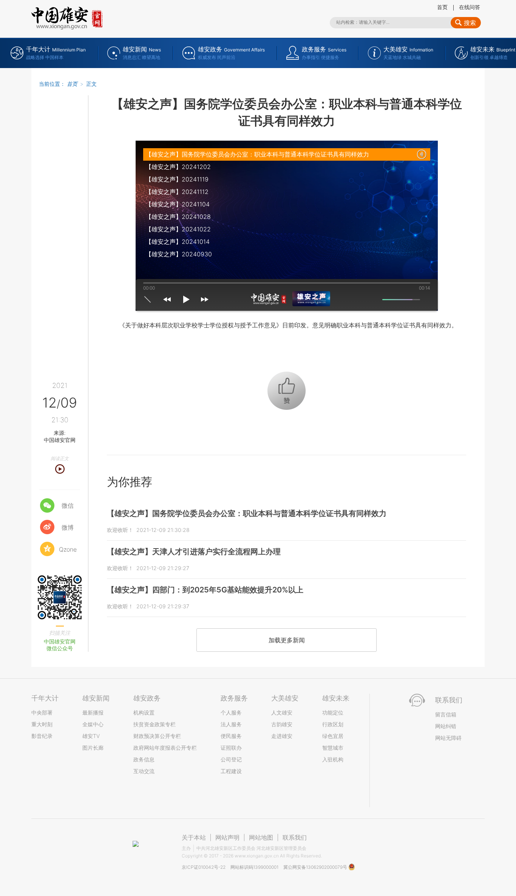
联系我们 (295, 837)
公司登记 (231, 759)
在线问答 (469, 7)
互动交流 (143, 771)
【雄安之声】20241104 (177, 204)
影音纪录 (42, 736)
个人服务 (231, 712)
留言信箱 (445, 714)
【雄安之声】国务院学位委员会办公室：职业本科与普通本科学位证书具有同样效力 (257, 154)
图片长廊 (93, 747)
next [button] (204, 299)
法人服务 (231, 724)
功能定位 (332, 712)
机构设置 (143, 712)
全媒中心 (93, 724)
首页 (442, 7)
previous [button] (167, 299)
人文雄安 (281, 712)
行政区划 (332, 724)
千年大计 (45, 698)
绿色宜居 (332, 736)
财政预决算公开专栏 (157, 736)
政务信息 (143, 759)
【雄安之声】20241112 (177, 191)
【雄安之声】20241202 (178, 167)
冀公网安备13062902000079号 (315, 867)
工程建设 (231, 771)
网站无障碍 (448, 738)
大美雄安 (284, 698)
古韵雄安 (281, 724)
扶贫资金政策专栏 (154, 724)
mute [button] (376, 299)
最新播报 (93, 712)
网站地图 (261, 837)
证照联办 (231, 747)
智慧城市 (332, 747)
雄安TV (91, 736)
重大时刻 (42, 724)
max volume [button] (426, 299)
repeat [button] (147, 299)
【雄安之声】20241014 (177, 241)
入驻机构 (332, 759)
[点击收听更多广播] (298, 298)
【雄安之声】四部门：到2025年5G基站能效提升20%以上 (205, 589)
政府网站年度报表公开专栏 (165, 747)
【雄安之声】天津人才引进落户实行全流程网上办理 (194, 551)
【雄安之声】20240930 (178, 254)
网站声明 (227, 837)
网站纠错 (445, 726)
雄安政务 (147, 698)
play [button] (186, 299)
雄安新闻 (96, 698)
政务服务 (234, 698)
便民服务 (231, 736)
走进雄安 (281, 736)
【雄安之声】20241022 (178, 229)
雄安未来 (335, 698)
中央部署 (42, 712)
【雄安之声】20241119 (177, 179)
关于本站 (194, 837)
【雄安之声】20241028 (178, 216)
